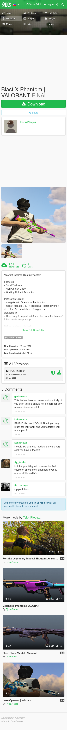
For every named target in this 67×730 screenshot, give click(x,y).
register (44, 502)
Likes (30, 267)
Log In (32, 502)
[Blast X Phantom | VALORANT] (33, 215)
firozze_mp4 (21, 485)
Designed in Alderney (13, 717)
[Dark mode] (57, 4)
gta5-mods (20, 396)
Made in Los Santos (12, 721)
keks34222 (20, 419)
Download (35, 104)
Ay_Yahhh (20, 462)
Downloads (14, 267)
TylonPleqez (28, 122)
